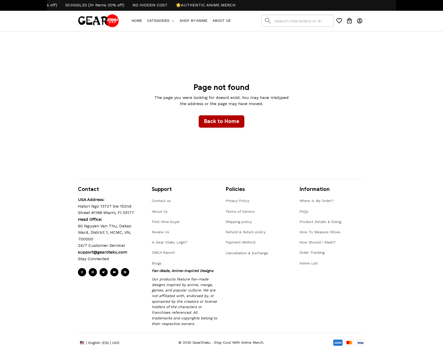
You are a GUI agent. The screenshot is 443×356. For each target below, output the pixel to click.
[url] (102, 252)
